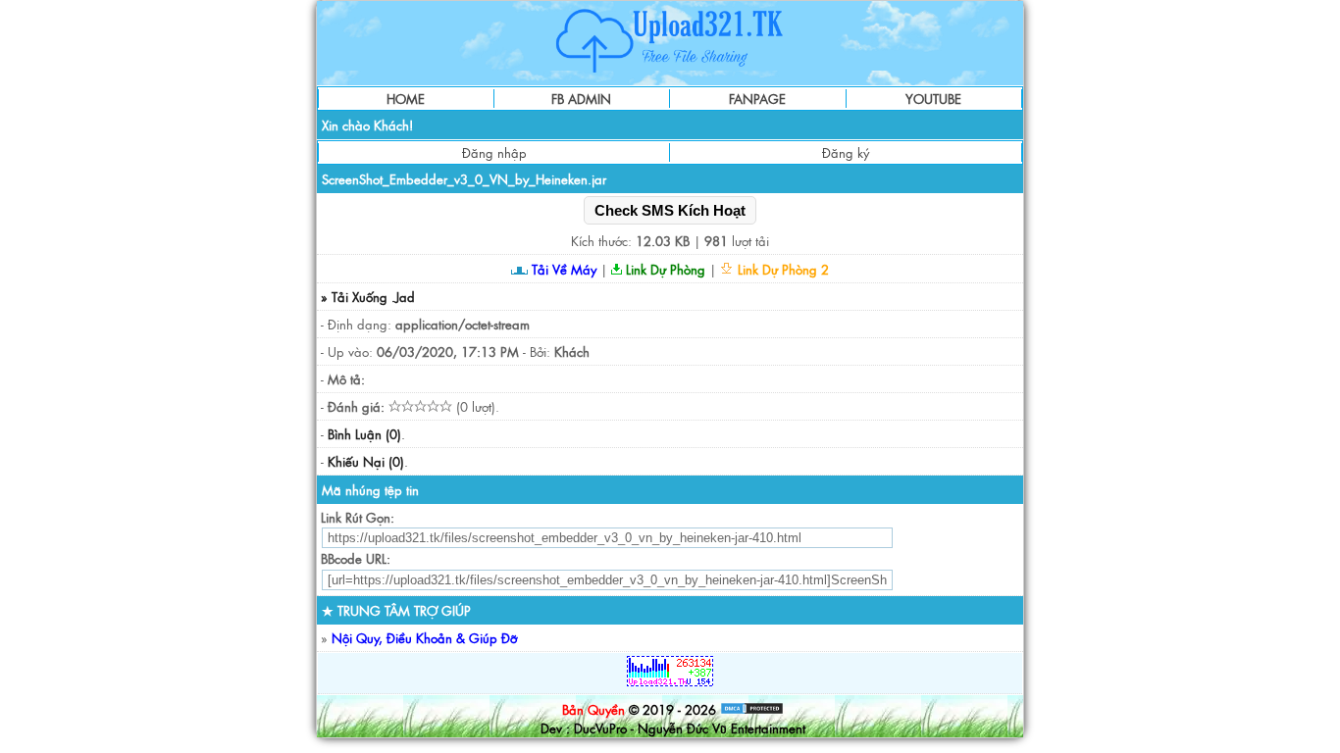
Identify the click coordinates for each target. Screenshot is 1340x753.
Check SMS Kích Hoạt (670, 210)
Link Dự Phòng (663, 269)
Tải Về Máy (562, 269)
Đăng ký (845, 152)
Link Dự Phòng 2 (781, 269)
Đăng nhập (494, 152)
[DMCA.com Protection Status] (752, 709)
